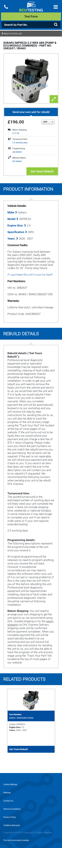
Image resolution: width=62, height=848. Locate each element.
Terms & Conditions (12, 809)
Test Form (31, 16)
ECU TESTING (31, 9)
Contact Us (8, 801)
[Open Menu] (55, 7)
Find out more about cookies (16, 840)
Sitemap (7, 793)
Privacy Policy (9, 817)
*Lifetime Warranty (11, 825)
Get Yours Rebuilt (42, 171)
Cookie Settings (10, 784)
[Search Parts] (56, 24)
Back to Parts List (12, 33)
